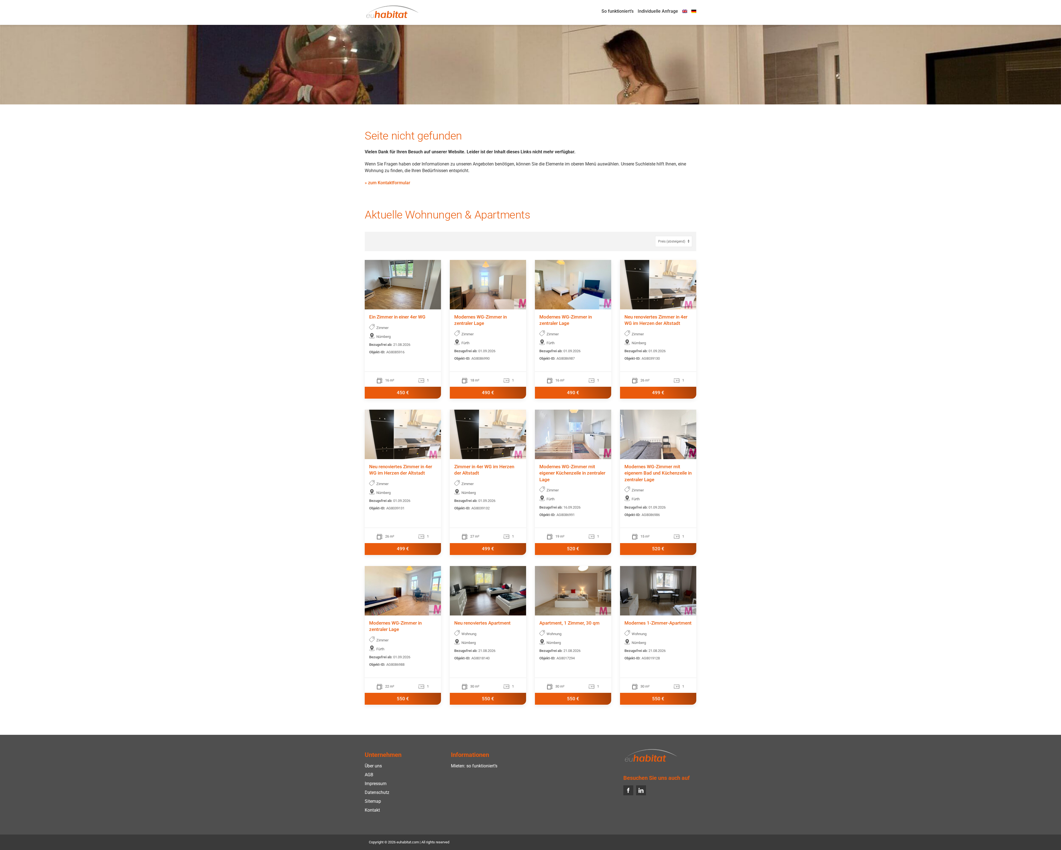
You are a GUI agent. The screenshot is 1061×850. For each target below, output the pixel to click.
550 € (403, 698)
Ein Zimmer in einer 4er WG (397, 317)
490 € (488, 392)
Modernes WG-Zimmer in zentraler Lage (480, 320)
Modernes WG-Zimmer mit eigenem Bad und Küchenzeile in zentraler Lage (658, 473)
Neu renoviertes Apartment (482, 623)
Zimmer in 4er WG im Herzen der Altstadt (484, 470)
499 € (658, 392)
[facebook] (628, 790)
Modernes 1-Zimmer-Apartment (658, 623)
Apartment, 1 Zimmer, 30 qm (569, 623)
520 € (573, 548)
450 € (403, 392)
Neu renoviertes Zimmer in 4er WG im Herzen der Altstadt (655, 320)
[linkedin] (641, 790)
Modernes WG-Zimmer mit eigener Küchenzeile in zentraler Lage (572, 473)
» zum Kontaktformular (387, 182)
